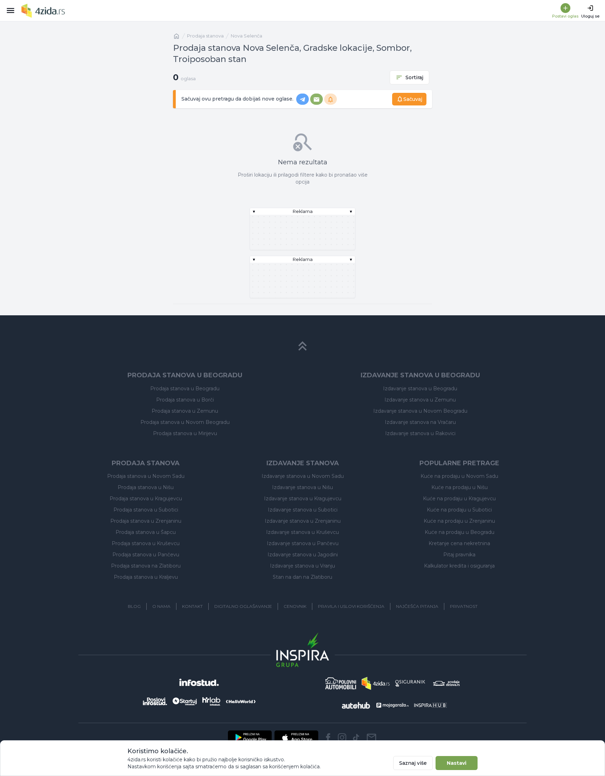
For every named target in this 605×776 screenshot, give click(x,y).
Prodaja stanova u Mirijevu (185, 433)
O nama (161, 606)
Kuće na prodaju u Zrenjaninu (459, 521)
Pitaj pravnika (459, 554)
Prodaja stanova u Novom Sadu (146, 476)
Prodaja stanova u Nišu (146, 487)
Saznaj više (413, 763)
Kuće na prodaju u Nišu (459, 487)
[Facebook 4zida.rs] (328, 737)
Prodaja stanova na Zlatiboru (146, 566)
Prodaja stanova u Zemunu (185, 411)
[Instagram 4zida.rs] (342, 737)
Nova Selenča (246, 36)
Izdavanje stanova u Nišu (302, 487)
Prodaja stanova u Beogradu (185, 388)
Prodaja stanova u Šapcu (146, 532)
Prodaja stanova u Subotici (145, 510)
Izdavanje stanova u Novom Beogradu (420, 411)
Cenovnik (295, 606)
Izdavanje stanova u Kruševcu (302, 532)
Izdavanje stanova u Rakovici (420, 433)
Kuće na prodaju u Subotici (459, 510)
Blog (134, 606)
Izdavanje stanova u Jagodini (302, 554)
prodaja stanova (205, 36)
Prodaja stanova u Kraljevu (146, 577)
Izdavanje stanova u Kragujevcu (302, 498)
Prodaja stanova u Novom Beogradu (185, 422)
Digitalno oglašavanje (243, 606)
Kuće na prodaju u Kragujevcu (459, 498)
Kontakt (192, 606)
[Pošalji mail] (371, 737)
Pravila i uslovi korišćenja (351, 606)
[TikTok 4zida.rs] (356, 737)
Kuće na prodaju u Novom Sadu (459, 476)
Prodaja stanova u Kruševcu (146, 543)
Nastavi (456, 763)
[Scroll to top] (302, 346)
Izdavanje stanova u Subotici (303, 510)
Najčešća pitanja (417, 606)
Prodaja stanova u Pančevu (145, 554)
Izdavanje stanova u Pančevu (303, 543)
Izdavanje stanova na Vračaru (420, 422)
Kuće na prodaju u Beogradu (459, 532)
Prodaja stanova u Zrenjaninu (145, 521)
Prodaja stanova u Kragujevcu (146, 498)
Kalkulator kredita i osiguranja (459, 566)
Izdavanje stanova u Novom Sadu (303, 476)
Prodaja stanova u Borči (185, 400)
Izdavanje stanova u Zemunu (420, 400)
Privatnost (464, 606)
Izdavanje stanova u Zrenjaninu (303, 521)
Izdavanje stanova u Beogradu (420, 388)
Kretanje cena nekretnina (459, 543)
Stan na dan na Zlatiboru (302, 577)
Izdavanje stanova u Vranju (302, 566)
